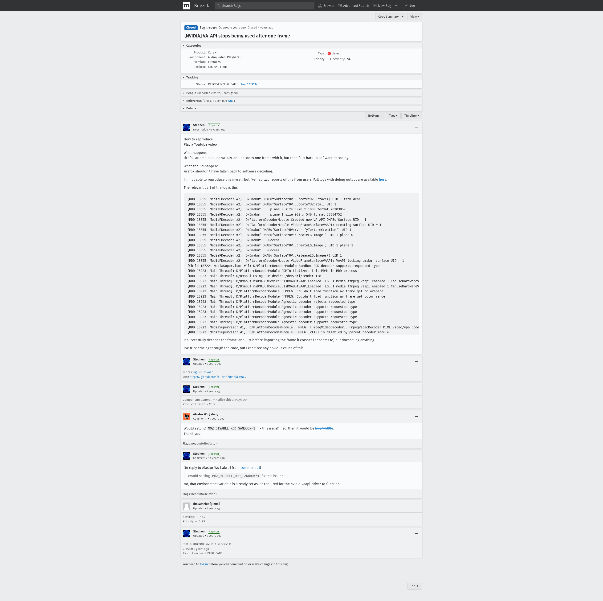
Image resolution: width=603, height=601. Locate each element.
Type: (321, 53)
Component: (197, 57)
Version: (200, 62)
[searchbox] (264, 5)
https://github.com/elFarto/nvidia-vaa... (218, 377)
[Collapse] (416, 127)
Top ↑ (414, 586)
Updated (198, 363)
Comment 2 (200, 458)
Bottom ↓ (375, 115)
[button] (411, 5)
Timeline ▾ (411, 115)
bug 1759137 (249, 84)
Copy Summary (388, 16)
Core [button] (212, 52)
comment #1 (250, 468)
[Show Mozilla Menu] (186, 5)
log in (204, 564)
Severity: (339, 59)
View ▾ (414, 16)
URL (230, 100)
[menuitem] (326, 5)
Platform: (199, 67)
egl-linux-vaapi (203, 372)
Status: (201, 84)
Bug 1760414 (208, 28)
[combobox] (264, 5)
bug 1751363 (324, 428)
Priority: (319, 59)
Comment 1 (200, 418)
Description (200, 129)
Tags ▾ (393, 115)
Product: (200, 52)
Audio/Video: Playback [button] (225, 57)
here (382, 179)
